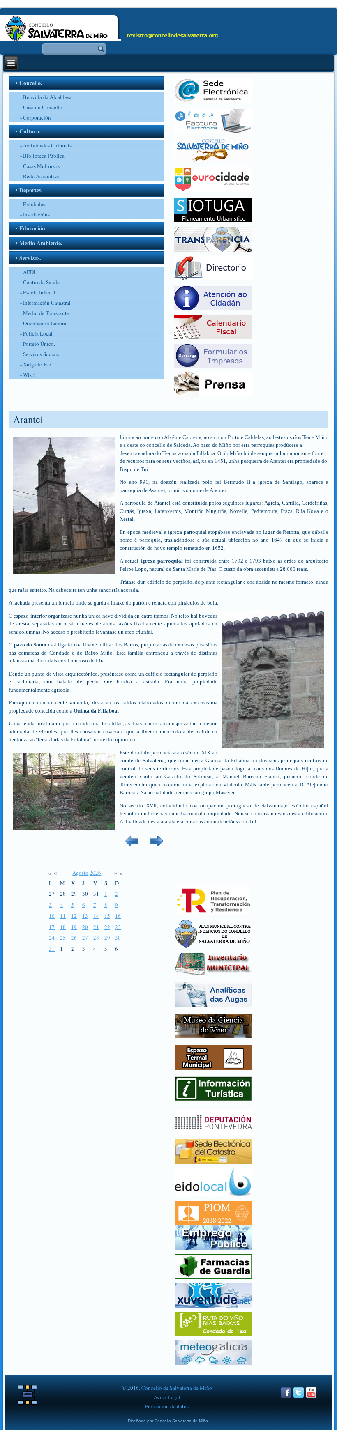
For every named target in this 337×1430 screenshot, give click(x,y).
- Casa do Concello (41, 107)
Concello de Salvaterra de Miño (176, 1387)
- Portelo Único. (37, 343)
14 (96, 916)
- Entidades (32, 204)
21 (96, 927)
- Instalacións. (35, 214)
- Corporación (35, 117)
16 (118, 916)
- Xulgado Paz (35, 364)
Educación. (33, 228)
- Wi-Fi (28, 374)
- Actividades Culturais (46, 145)
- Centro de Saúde (40, 282)
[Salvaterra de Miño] (311, 1396)
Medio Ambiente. (40, 243)
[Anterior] (132, 849)
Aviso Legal (167, 1397)
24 (52, 937)
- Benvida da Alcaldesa (46, 97)
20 (85, 927)
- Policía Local (36, 333)
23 (118, 927)
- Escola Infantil (37, 292)
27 (85, 937)
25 (63, 937)
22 (107, 927)
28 (96, 937)
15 (107, 916)
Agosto (80, 872)
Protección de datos (167, 1406)
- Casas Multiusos (40, 166)
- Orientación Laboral (44, 323)
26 (74, 937)
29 (107, 937)
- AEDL (28, 272)
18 (63, 927)
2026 (95, 872)
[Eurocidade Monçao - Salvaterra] (213, 189)
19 (74, 927)
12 (74, 916)
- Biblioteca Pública (42, 155)
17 (52, 927)
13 (85, 916)
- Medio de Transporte (44, 313)
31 (52, 948)
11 (63, 916)
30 (118, 937)
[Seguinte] (156, 849)
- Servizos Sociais (39, 354)
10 (52, 916)
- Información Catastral (45, 302)
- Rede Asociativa (40, 176)
